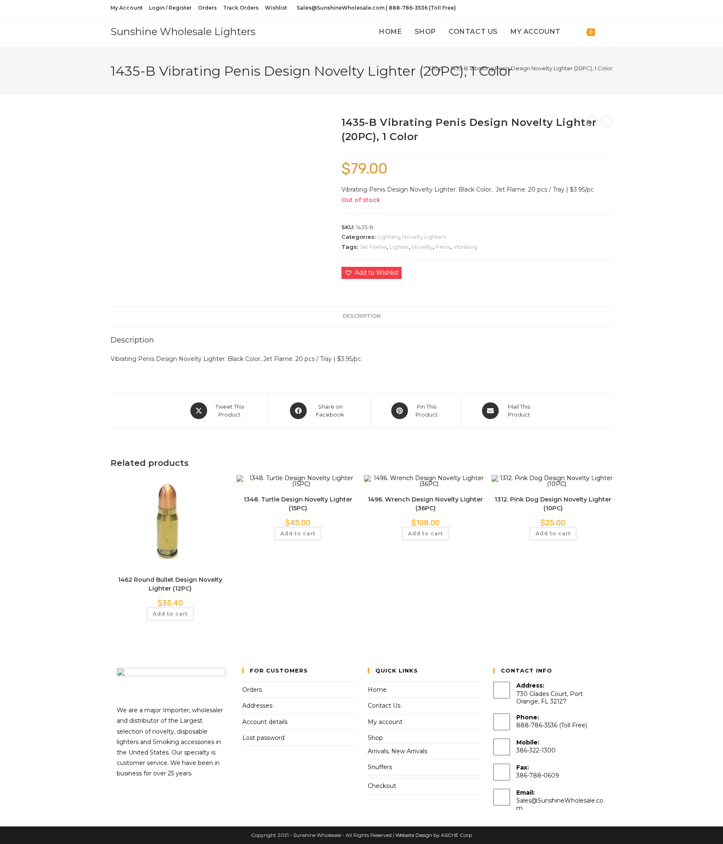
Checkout (382, 786)
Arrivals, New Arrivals (397, 751)
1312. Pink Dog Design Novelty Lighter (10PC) (553, 504)
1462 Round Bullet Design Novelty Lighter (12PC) (170, 584)
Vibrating (465, 246)
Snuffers (380, 767)
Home (377, 689)
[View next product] (607, 121)
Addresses (257, 705)
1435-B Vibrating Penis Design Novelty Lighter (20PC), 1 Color (532, 68)
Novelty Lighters (424, 236)
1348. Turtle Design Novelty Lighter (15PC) (298, 504)
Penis (443, 246)
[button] (371, 273)
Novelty (422, 246)
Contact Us (384, 705)
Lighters (388, 236)
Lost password (263, 738)
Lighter (399, 246)
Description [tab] (362, 316)
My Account (126, 8)
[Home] (418, 68)
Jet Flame (373, 246)
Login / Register (170, 8)
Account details (264, 722)
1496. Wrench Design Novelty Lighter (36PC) (425, 504)
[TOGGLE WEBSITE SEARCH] (610, 31)
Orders (207, 8)
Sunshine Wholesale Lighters (183, 32)
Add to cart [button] (170, 614)
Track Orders (241, 8)
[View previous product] (592, 121)
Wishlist (276, 8)
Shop (375, 738)
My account (385, 722)
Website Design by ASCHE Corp (433, 835)
